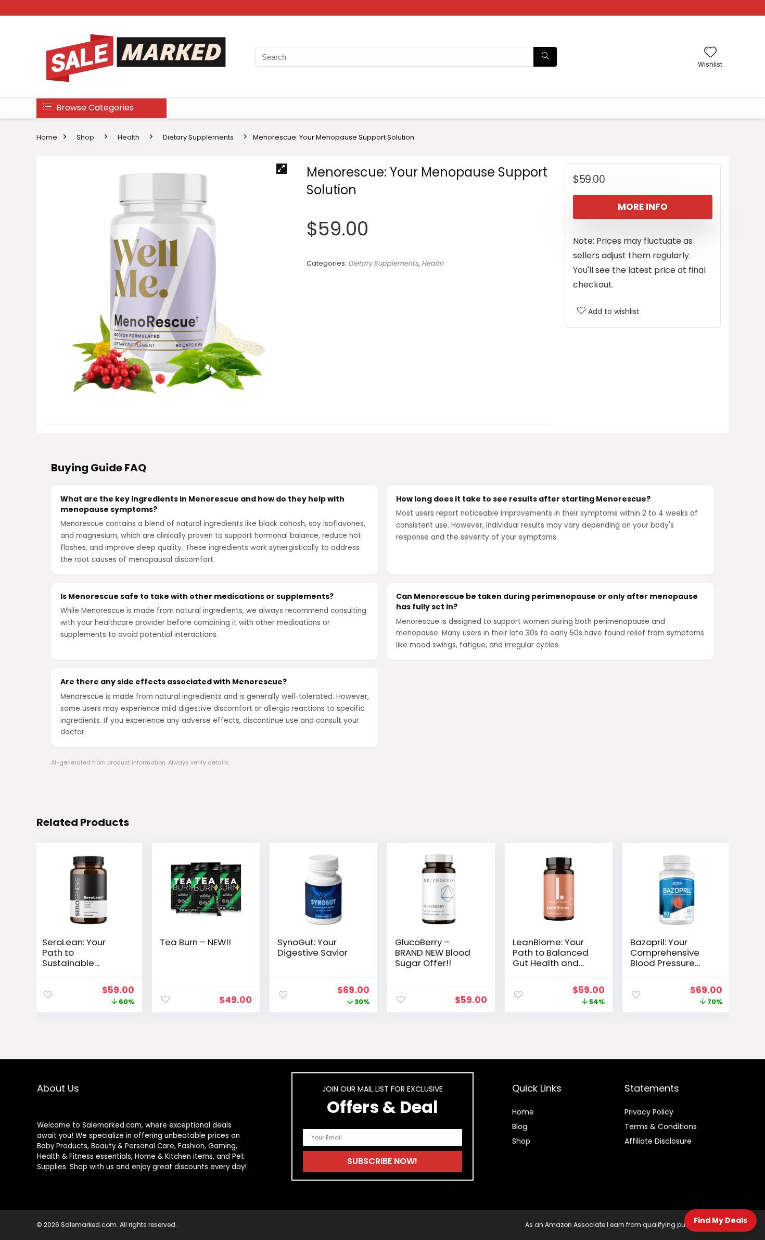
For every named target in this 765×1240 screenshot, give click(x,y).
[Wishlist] (710, 52)
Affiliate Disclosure (658, 1141)
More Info (643, 207)
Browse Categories (94, 108)
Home (46, 137)
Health (128, 137)
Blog (519, 1126)
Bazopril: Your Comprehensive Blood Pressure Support (664, 958)
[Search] (545, 57)
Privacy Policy (648, 1112)
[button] (281, 169)
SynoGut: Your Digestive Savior (312, 947)
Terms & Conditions (660, 1126)
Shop (85, 137)
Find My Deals (720, 1220)
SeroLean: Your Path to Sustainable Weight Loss (74, 958)
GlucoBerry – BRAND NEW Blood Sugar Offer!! (432, 952)
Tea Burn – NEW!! (195, 942)
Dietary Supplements (198, 137)
